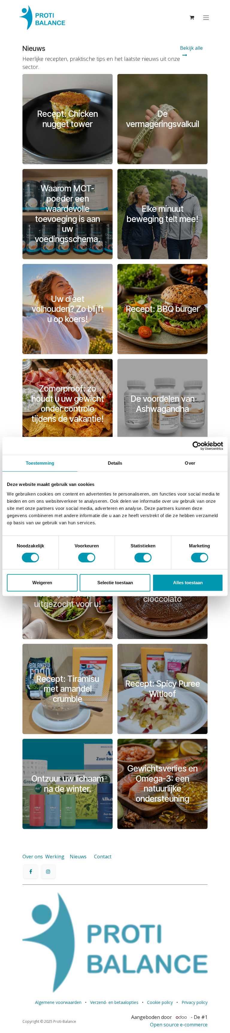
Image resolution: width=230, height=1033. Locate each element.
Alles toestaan (188, 582)
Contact (102, 856)
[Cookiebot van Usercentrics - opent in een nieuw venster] (197, 445)
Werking (54, 856)
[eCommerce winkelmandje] (192, 17)
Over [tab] (190, 463)
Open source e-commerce (179, 1024)
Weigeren (42, 582)
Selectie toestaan (115, 582)
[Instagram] (48, 871)
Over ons (32, 856)
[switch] (86, 557)
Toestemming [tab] (40, 463)
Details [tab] (115, 463)
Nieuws (78, 856)
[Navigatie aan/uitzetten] (206, 17)
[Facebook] (30, 871)
